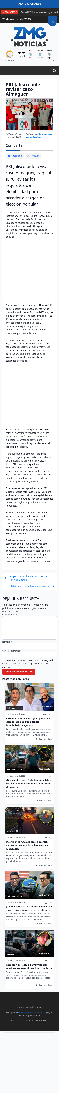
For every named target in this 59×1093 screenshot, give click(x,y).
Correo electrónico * (12, 650)
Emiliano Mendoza (44, 739)
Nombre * (7, 641)
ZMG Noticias (29, 4)
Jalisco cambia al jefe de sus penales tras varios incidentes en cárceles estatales (29, 908)
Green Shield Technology (30, 1012)
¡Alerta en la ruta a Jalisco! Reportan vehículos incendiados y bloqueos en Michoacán (27, 845)
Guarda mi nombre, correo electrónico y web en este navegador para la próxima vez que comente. (28, 663)
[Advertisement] (29, 269)
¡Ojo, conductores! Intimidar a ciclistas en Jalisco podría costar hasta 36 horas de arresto (28, 784)
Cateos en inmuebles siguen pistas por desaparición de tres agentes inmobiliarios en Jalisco (28, 722)
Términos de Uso (40, 1020)
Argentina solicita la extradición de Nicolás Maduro (28, 578)
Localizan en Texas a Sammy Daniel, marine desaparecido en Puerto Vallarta (29, 966)
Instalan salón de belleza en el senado (28, 586)
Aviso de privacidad (20, 1020)
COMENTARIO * (9, 614)
